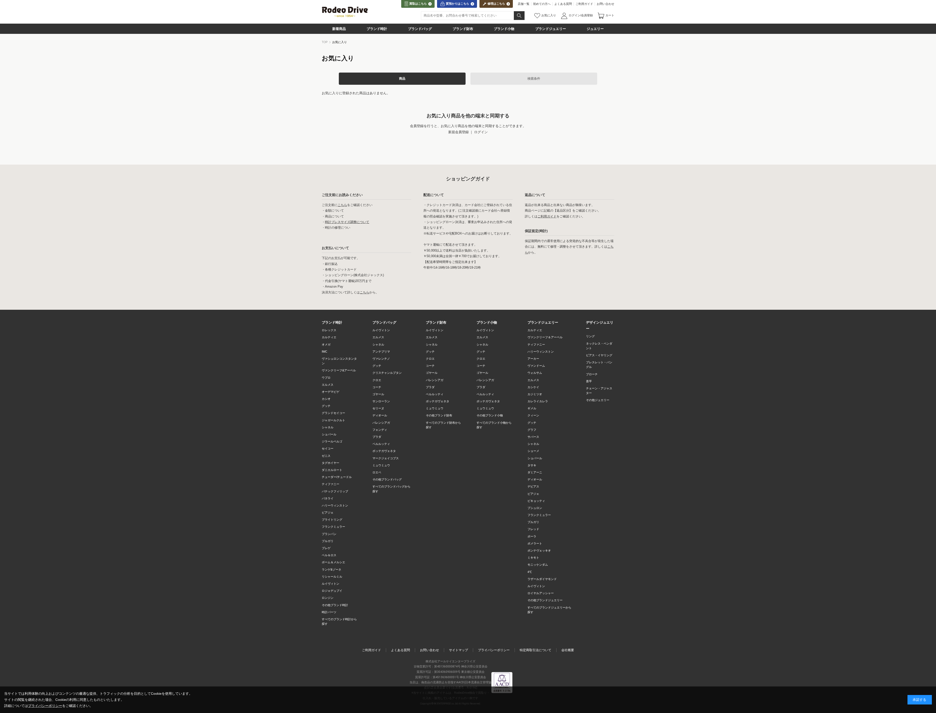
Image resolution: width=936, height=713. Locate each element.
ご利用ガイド (584, 4)
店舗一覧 (523, 4)
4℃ (529, 572)
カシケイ (533, 387)
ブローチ (592, 374)
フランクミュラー (333, 526)
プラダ (376, 437)
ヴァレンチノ (381, 358)
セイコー (327, 448)
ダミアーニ (534, 472)
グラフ (531, 430)
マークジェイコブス (385, 458)
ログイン (481, 132)
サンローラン (381, 401)
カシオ (326, 399)
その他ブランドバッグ (387, 479)
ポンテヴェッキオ (539, 550)
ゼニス (326, 456)
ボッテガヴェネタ (437, 401)
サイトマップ (458, 650)
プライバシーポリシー (494, 650)
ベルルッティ (381, 444)
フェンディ (379, 430)
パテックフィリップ (335, 491)
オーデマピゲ (330, 392)
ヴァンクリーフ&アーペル (339, 370)
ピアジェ (327, 512)
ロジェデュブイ (332, 590)
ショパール (329, 434)
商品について (334, 216)
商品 (402, 78)
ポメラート (534, 543)
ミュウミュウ (381, 465)
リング (590, 336)
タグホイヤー (330, 463)
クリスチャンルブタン (387, 373)
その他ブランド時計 (335, 605)
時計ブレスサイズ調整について (347, 222)
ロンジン (327, 598)
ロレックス (329, 330)
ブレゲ (326, 548)
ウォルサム (534, 373)
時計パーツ (329, 612)
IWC (324, 351)
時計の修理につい (337, 227)
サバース (533, 437)
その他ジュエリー (597, 400)
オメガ (326, 344)
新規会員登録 (458, 132)
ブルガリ (327, 541)
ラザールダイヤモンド (542, 579)
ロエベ (376, 472)
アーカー (533, 358)
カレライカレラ (537, 401)
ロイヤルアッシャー (540, 593)
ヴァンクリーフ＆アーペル (545, 337)
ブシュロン (534, 508)
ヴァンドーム (536, 365)
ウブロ (326, 377)
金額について (334, 210)
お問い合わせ (605, 4)
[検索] (519, 15)
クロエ (376, 380)
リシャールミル (332, 576)
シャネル (327, 427)
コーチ (376, 387)
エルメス (327, 384)
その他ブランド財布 (439, 415)
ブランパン (329, 534)
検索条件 (533, 78)
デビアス (533, 486)
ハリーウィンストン (335, 505)
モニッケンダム (537, 564)
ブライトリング (332, 519)
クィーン (533, 415)
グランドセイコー (333, 413)
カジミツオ (534, 394)
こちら (342, 205)
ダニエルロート (332, 470)
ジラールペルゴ (332, 441)
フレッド (533, 529)
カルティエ (329, 337)
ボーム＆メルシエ (333, 562)
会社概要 (567, 650)
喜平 (589, 381)
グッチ (326, 406)
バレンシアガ (381, 422)
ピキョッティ (536, 501)
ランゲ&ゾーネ (331, 569)
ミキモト (533, 557)
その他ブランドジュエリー (545, 600)
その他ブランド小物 (490, 415)
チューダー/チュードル (337, 477)
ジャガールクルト (333, 420)
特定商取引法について (535, 650)
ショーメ (533, 451)
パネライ (327, 498)
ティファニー (330, 484)
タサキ (531, 465)
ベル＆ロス (329, 555)
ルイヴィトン (330, 583)
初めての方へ (542, 4)
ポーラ (531, 536)
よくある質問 (563, 4)
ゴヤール (378, 394)
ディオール (379, 415)
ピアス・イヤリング (599, 355)
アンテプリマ (381, 351)
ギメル (531, 408)
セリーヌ (378, 408)
